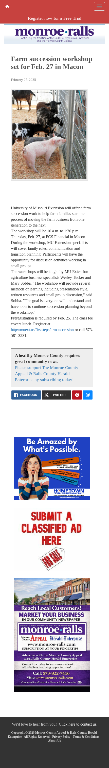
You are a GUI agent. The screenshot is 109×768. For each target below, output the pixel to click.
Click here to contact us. (78, 724)
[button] (17, 141)
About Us (54, 740)
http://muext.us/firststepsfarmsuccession (42, 330)
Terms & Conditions (86, 736)
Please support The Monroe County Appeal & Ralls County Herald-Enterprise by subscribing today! (46, 373)
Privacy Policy (61, 736)
